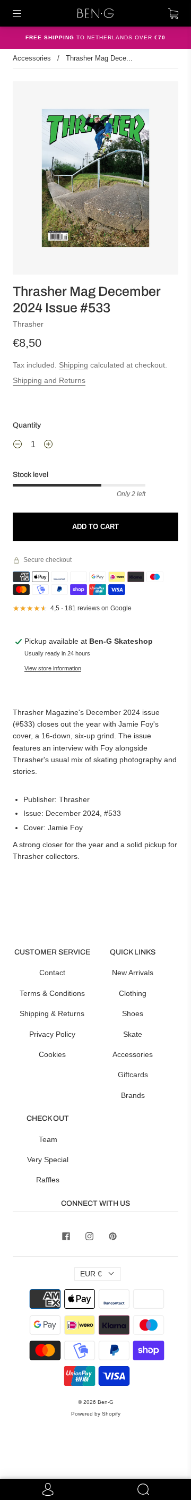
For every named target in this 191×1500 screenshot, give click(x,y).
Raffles (47, 1179)
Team (48, 1139)
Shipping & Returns (52, 1013)
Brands (133, 1095)
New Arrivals (132, 972)
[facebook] (65, 1236)
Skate (132, 1034)
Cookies (52, 1054)
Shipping (73, 365)
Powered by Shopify (95, 1414)
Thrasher (28, 324)
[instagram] (89, 1236)
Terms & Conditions (52, 993)
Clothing (132, 993)
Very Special (47, 1159)
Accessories (32, 58)
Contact (52, 972)
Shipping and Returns (49, 380)
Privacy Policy (52, 1034)
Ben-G (106, 1402)
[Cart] (173, 13)
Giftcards (133, 1074)
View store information (52, 668)
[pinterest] (112, 1236)
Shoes (132, 1013)
